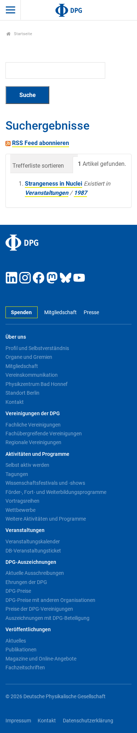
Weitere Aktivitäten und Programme (45, 519)
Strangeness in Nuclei (53, 183)
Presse (91, 312)
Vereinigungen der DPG (32, 413)
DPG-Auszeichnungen (30, 562)
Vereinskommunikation (31, 375)
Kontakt (14, 402)
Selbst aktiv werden (27, 465)
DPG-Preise (18, 591)
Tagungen (16, 474)
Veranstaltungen (46, 192)
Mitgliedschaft (60, 312)
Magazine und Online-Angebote (40, 659)
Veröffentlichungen (28, 629)
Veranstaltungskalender (32, 541)
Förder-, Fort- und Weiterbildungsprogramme (55, 492)
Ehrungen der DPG (26, 582)
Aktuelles (15, 641)
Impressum (18, 721)
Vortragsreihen (22, 501)
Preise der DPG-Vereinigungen (39, 609)
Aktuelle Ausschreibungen (34, 573)
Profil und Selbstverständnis (37, 348)
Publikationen (21, 649)
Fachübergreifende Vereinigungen (43, 433)
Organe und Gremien (28, 357)
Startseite (22, 33)
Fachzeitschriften (25, 667)
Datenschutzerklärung (88, 721)
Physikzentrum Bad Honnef (36, 384)
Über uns (15, 337)
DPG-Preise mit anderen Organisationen (50, 600)
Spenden (21, 312)
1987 (80, 192)
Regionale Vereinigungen (33, 442)
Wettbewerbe (20, 510)
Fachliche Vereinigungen (33, 425)
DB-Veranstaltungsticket (33, 551)
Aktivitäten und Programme (37, 454)
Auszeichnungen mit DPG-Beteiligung (47, 618)
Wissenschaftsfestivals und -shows (45, 483)
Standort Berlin (22, 393)
